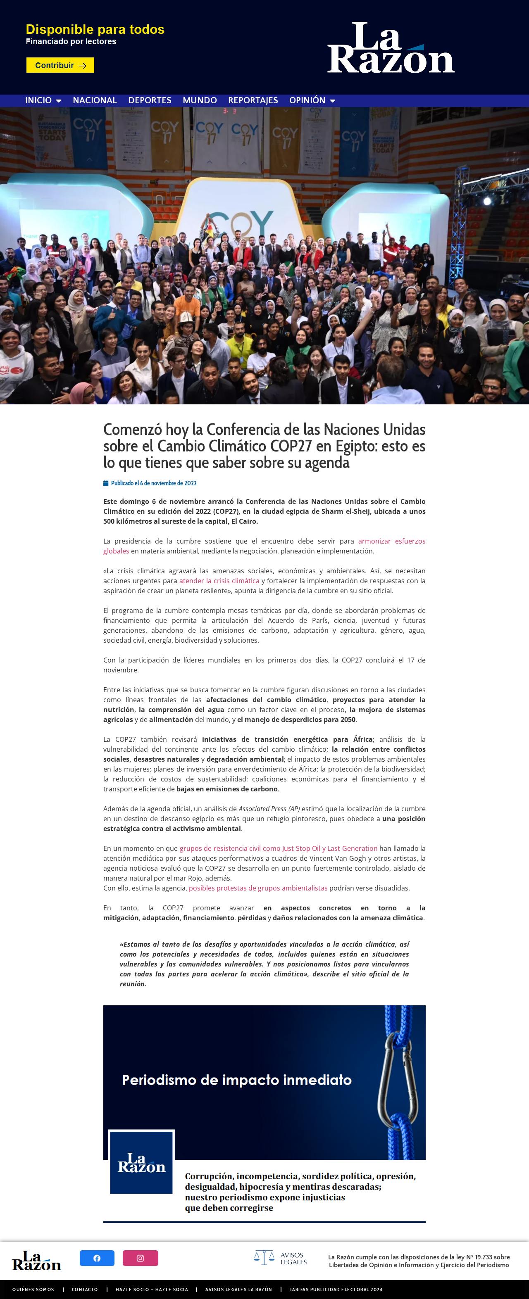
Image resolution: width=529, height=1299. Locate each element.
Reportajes (253, 100)
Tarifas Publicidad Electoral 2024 (336, 1289)
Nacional (95, 100)
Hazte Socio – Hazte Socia (152, 1289)
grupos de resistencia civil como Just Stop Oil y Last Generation (279, 848)
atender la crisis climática (219, 580)
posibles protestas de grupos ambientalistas (258, 888)
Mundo (200, 100)
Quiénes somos (33, 1289)
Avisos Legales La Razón (238, 1289)
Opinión (307, 100)
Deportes (150, 100)
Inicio (38, 100)
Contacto (85, 1289)
